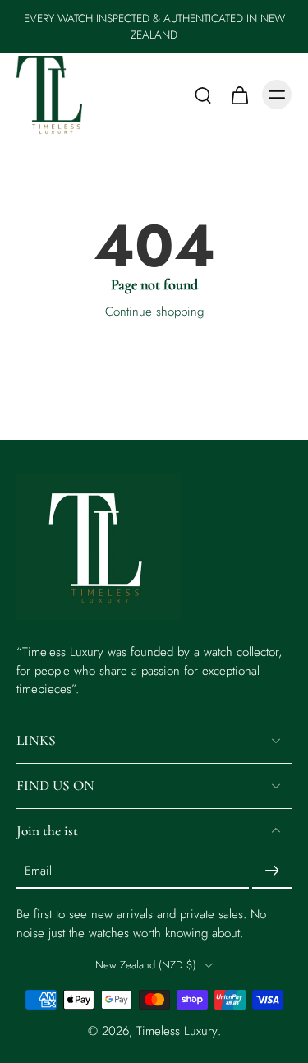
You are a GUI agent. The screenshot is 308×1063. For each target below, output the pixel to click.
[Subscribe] (272, 871)
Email (38, 871)
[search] (203, 94)
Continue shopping (154, 312)
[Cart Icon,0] (239, 94)
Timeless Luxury (177, 1031)
